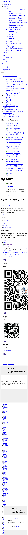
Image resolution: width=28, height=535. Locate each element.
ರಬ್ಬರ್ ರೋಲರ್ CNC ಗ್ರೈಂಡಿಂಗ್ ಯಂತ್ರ (17, 16)
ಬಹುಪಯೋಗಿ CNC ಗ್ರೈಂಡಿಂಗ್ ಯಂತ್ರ (14, 170)
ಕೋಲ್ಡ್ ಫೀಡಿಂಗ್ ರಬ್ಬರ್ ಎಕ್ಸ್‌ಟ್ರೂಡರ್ (14, 254)
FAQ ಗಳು (5, 59)
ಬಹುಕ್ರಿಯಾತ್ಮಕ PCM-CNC (11, 125)
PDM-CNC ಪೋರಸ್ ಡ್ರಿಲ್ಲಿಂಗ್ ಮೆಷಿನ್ (14, 165)
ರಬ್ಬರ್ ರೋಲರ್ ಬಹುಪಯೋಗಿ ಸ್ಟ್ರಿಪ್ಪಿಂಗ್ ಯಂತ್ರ (15, 77)
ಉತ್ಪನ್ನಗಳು (5, 6)
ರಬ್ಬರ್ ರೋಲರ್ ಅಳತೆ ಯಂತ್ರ (15, 27)
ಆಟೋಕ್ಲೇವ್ (11, 38)
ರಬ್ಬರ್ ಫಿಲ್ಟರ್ (11, 34)
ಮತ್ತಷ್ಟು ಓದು (3, 214)
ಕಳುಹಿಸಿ (2, 203)
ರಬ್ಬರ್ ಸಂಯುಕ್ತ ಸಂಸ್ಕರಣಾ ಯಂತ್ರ (13, 29)
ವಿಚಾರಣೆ (8, 195)
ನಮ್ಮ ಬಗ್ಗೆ (5, 52)
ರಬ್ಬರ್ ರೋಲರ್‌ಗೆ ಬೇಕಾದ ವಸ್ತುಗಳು (13, 39)
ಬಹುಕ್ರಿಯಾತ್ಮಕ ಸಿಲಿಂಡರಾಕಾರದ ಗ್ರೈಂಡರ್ (14, 139)
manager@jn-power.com (6, 240)
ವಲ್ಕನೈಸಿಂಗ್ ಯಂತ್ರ (10, 36)
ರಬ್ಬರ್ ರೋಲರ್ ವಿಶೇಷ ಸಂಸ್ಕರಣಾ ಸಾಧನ (14, 43)
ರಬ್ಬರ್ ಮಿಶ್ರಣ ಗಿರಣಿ (13, 32)
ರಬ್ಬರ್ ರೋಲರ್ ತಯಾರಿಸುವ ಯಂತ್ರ (13, 252)
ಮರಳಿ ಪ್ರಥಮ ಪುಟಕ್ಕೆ (7, 4)
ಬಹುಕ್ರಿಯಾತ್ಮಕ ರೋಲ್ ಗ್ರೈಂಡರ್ (12, 161)
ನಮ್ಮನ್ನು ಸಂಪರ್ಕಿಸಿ (7, 61)
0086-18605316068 (5, 238)
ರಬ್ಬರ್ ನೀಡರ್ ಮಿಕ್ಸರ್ (14, 255)
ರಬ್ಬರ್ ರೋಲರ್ (9, 41)
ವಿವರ (11, 195)
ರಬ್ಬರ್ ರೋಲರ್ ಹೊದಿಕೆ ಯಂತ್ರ (15, 13)
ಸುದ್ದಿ (4, 55)
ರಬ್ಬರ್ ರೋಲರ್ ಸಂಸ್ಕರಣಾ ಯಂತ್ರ (13, 8)
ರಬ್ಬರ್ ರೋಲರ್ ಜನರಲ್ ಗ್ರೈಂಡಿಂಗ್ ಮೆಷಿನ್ (18, 15)
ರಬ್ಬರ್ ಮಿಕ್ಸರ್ (11, 31)
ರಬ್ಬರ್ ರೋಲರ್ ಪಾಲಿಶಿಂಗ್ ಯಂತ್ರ (16, 25)
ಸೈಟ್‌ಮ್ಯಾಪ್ (8, 250)
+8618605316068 (7, 350)
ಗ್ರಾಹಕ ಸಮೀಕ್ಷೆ (9, 57)
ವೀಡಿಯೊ (5, 53)
